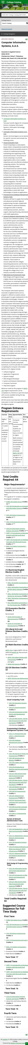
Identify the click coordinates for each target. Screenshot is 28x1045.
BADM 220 (15, 652)
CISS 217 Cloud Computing (17, 707)
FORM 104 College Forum (14, 502)
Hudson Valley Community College (3, 2)
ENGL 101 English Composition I (16, 546)
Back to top (26, 1043)
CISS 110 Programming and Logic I (17, 522)
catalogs (5, 1039)
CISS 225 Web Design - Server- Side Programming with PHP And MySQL (18, 721)
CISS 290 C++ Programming (17, 813)
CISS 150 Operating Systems (18, 703)
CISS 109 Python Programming (15, 515)
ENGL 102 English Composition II (18, 583)
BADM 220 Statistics (14, 664)
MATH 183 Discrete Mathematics (18, 678)
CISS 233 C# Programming (17, 791)
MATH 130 (16, 453)
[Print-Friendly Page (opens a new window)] (26, 39)
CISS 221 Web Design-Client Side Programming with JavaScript (17, 776)
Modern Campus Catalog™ (19, 1043)
